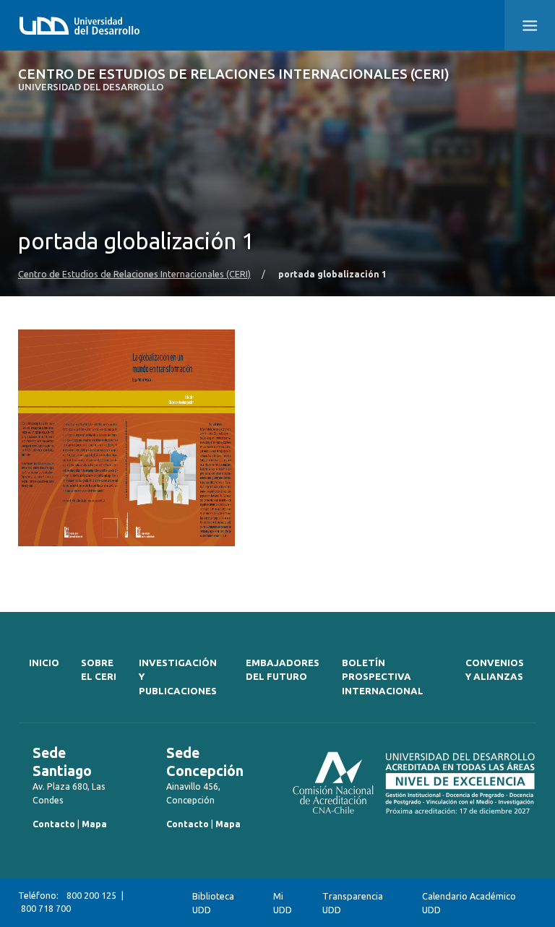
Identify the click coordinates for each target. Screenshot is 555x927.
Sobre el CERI (98, 670)
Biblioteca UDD (213, 903)
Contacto (54, 824)
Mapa (94, 824)
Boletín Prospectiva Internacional (382, 677)
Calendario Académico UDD (469, 903)
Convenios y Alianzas (494, 670)
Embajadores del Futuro (282, 670)
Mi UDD (282, 903)
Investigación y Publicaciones (178, 677)
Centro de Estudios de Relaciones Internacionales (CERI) (233, 79)
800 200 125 (91, 895)
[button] (529, 25)
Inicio (44, 662)
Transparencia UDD (352, 903)
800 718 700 (46, 908)
